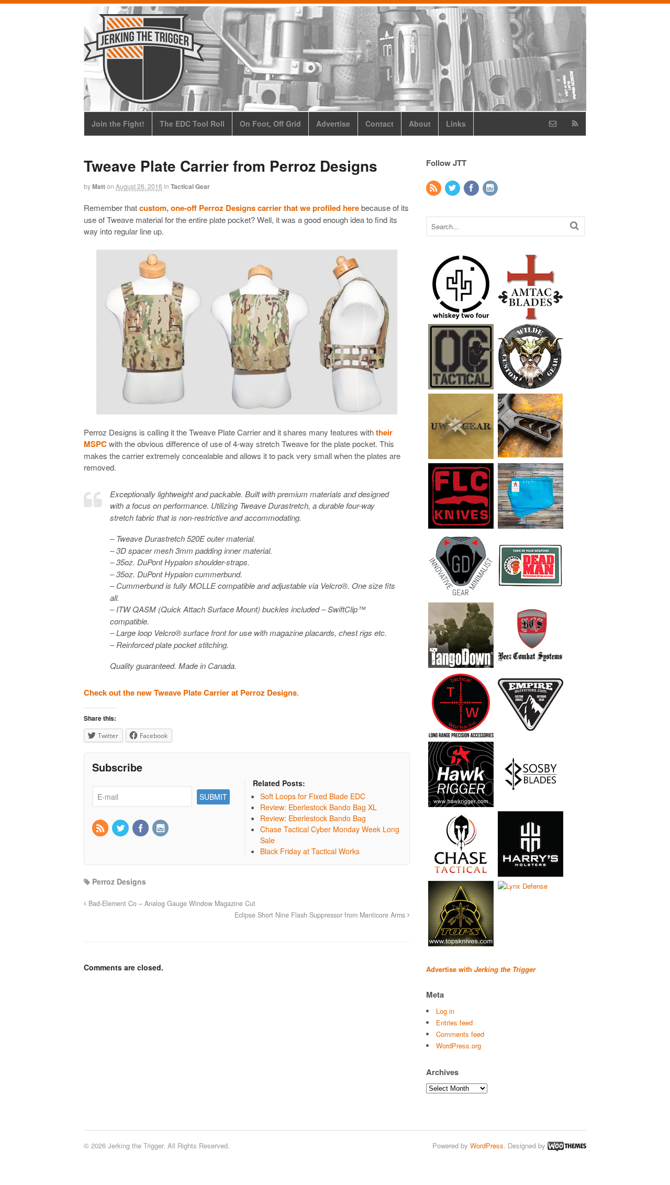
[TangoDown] (461, 662)
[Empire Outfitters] (530, 732)
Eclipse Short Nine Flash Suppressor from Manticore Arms (320, 915)
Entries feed (454, 1022)
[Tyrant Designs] (530, 454)
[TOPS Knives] (461, 941)
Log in (445, 1011)
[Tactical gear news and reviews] (144, 98)
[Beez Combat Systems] (530, 662)
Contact (379, 123)
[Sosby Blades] (530, 802)
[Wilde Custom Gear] (530, 384)
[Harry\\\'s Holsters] (530, 871)
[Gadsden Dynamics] (461, 593)
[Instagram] (161, 828)
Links (456, 123)
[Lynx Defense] (523, 886)
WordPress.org (458, 1045)
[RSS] (101, 828)
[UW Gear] (461, 454)
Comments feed (460, 1034)
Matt (98, 186)
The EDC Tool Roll (192, 123)
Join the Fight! (118, 123)
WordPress (487, 1145)
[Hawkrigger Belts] (461, 802)
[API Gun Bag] (530, 523)
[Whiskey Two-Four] (461, 314)
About (420, 123)
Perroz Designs (119, 881)
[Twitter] (121, 828)
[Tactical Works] (461, 732)
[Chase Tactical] (461, 871)
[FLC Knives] (461, 523)
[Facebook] (141, 828)
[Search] (574, 225)
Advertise (333, 123)
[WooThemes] (567, 1145)
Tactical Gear (190, 186)
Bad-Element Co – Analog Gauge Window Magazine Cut (170, 903)
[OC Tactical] (461, 384)
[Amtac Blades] (530, 314)
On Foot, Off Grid (270, 123)
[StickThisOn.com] (530, 593)
